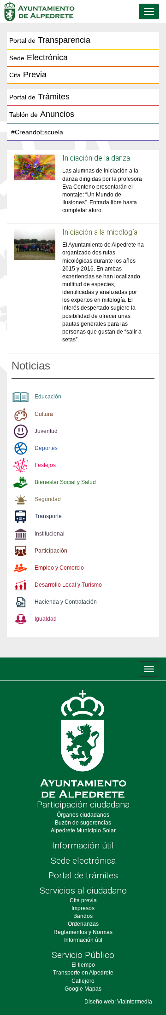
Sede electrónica (83, 860)
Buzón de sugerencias (83, 822)
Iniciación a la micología (99, 232)
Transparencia (49, 40)
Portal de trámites (83, 875)
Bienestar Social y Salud (65, 482)
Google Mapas (83, 989)
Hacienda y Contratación (66, 602)
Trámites (39, 96)
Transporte (48, 516)
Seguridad (48, 499)
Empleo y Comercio (59, 568)
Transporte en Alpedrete (83, 972)
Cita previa (83, 900)
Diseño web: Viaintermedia (118, 1001)
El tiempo (83, 965)
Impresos (83, 908)
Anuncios (41, 114)
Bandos (83, 916)
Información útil (83, 845)
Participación (51, 551)
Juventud (46, 431)
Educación (48, 396)
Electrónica (38, 57)
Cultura (44, 414)
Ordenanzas (83, 924)
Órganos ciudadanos (83, 815)
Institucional (50, 534)
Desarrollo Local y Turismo (68, 585)
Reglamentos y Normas (83, 932)
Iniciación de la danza (96, 158)
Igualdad (46, 619)
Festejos (45, 465)
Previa (28, 74)
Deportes (46, 448)
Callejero (83, 981)
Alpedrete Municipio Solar (83, 830)
